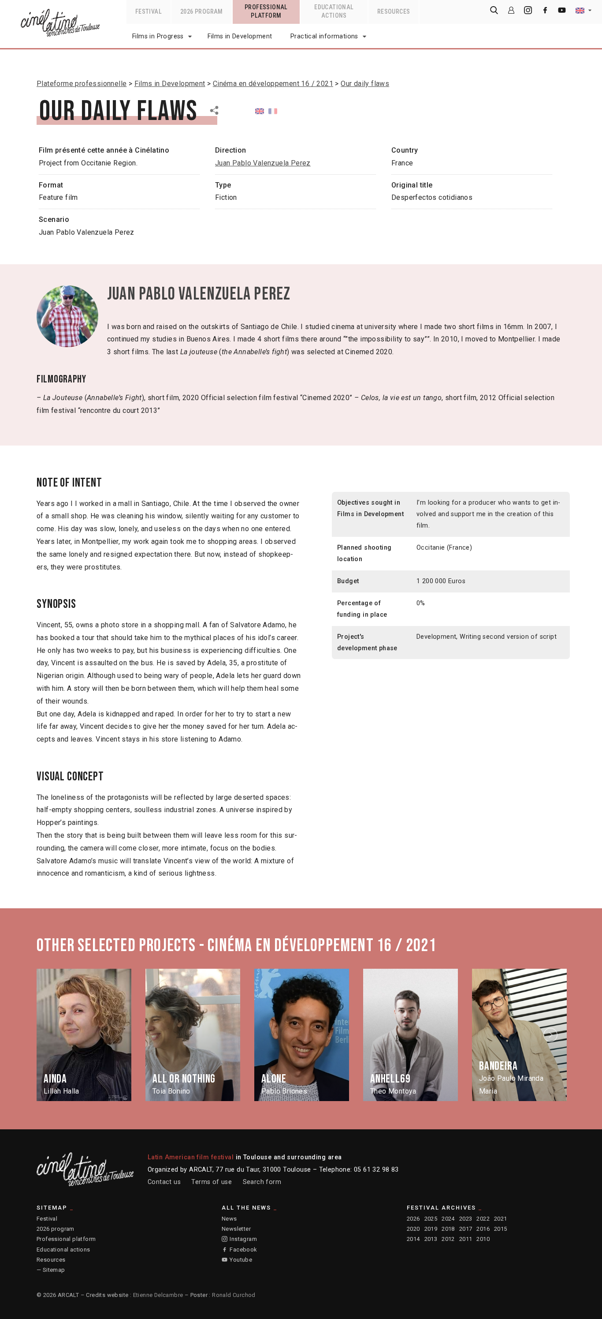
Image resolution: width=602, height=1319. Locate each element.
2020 (413, 1228)
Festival (47, 1218)
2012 (448, 1239)
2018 (448, 1228)
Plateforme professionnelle (81, 83)
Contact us (164, 1182)
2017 (465, 1228)
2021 (500, 1218)
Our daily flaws (365, 83)
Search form (262, 1182)
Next (551, 1035)
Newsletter (236, 1228)
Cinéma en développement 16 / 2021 (273, 83)
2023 (465, 1218)
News (229, 1218)
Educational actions (63, 1249)
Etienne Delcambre (158, 1295)
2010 (483, 1239)
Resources (51, 1259)
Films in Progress (158, 36)
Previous (51, 1035)
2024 (448, 1218)
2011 (465, 1239)
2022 (483, 1218)
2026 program (55, 1228)
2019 (431, 1228)
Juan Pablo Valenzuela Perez (263, 163)
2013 (431, 1239)
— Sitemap (51, 1270)
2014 (413, 1239)
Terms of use (211, 1182)
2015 (500, 1228)
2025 (431, 1218)
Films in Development (240, 36)
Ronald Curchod (234, 1295)
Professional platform (66, 1239)
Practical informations (324, 36)
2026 (413, 1218)
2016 (483, 1228)
